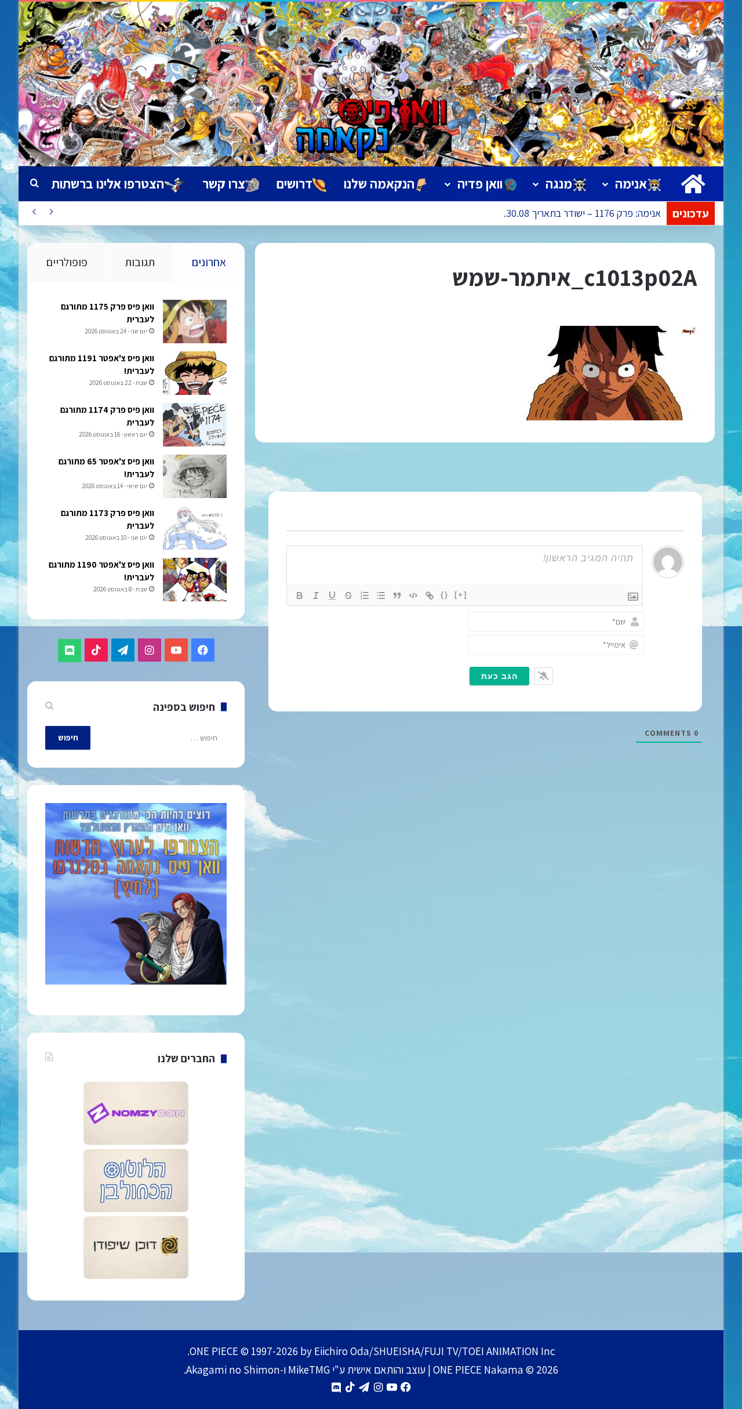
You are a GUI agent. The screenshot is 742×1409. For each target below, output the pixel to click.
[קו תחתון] (332, 595)
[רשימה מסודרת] (365, 595)
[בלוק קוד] (413, 595)
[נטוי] (316, 595)
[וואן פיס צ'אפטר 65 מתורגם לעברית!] (195, 476)
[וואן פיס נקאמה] (371, 84)
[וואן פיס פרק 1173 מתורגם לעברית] (195, 528)
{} (445, 594)
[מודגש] (300, 595)
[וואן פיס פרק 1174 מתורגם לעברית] (195, 424)
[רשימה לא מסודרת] (381, 595)
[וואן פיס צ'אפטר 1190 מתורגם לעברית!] (195, 579)
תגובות (140, 262)
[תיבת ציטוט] (397, 595)
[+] (460, 594)
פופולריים (67, 262)
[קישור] (429, 595)
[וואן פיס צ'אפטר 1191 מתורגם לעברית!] (195, 373)
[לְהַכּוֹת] (348, 595)
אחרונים (209, 262)
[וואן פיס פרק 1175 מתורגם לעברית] (195, 321)
